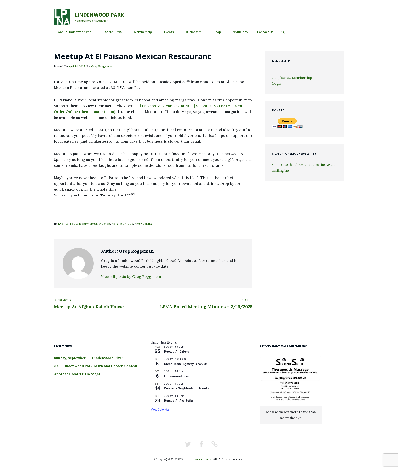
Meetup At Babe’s (176, 351)
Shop (217, 32)
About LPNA (113, 32)
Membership (143, 32)
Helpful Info (239, 32)
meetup (104, 223)
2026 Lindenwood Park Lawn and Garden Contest (95, 366)
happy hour (88, 223)
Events (169, 32)
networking (144, 223)
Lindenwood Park (99, 14)
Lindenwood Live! (177, 376)
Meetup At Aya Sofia (178, 400)
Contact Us (265, 32)
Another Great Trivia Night (77, 374)
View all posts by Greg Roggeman (131, 276)
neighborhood (122, 223)
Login (276, 83)
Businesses (193, 32)
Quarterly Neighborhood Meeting (187, 388)
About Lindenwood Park (75, 32)
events (63, 223)
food (74, 223)
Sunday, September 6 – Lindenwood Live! (88, 358)
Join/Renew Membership (292, 78)
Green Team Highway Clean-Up (186, 364)
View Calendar (160, 409)
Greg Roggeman (101, 66)
